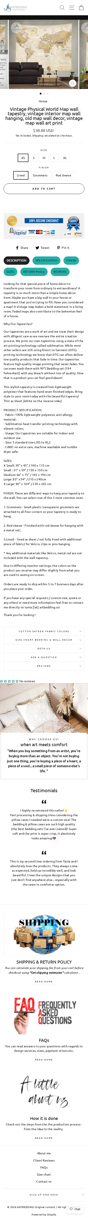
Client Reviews (44, 1160)
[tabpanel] (44, 448)
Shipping (37, 135)
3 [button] (48, 94)
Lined (21, 175)
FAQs (44, 1167)
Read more (44, 981)
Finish (44, 167)
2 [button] (45, 94)
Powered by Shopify (44, 1214)
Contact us (43, 1181)
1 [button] (41, 94)
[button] (9, 681)
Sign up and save (44, 1194)
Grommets (40, 175)
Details (44, 648)
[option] (44, 54)
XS (23, 158)
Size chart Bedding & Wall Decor (44, 639)
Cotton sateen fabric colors (44, 631)
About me (44, 1153)
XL (65, 158)
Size (44, 150)
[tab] (16, 260)
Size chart (44, 1174)
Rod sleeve (63, 175)
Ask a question (44, 657)
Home (43, 101)
